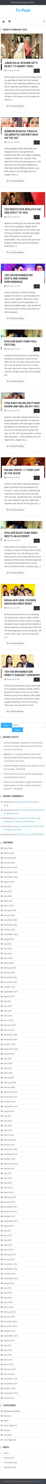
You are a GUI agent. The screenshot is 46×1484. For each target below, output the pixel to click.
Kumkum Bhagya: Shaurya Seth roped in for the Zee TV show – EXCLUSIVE (24, 767)
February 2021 (10, 1025)
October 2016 (9, 1273)
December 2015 (10, 1321)
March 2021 (9, 1020)
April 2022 (8, 958)
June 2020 (8, 1063)
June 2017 (8, 1235)
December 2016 (10, 1264)
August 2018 (9, 1168)
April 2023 (8, 901)
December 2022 (10, 920)
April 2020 (8, 1073)
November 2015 (10, 1326)
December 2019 (10, 1092)
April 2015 (8, 1359)
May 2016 (8, 1297)
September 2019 (11, 1106)
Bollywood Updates (12, 1411)
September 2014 (11, 1393)
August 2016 (9, 1283)
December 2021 (10, 977)
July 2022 (7, 944)
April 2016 (8, 1302)
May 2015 (8, 1355)
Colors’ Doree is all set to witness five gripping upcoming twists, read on (23, 775)
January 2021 (9, 1030)
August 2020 (9, 1054)
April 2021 (8, 1015)
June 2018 (8, 1178)
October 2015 (9, 1331)
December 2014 (10, 1379)
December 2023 (10, 867)
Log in (6, 1453)
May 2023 (8, 896)
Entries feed (9, 1457)
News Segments (10, 1425)
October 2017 (9, 1216)
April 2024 (8, 848)
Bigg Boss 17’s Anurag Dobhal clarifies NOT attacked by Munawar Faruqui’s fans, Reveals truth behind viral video (23, 757)
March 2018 (9, 1192)
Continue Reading (16, 106)
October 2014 (9, 1388)
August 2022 (9, 939)
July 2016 (7, 1288)
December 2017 (10, 1206)
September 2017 (11, 1221)
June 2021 (8, 1006)
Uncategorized (10, 1440)
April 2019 (8, 1130)
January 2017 (9, 1259)
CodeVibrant (37, 1481)
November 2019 (10, 1097)
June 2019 (8, 1120)
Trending (8, 1435)
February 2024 (10, 858)
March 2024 (9, 853)
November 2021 (10, 982)
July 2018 (7, 1173)
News (6, 1420)
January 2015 (9, 1374)
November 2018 (10, 1154)
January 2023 (9, 915)
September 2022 (11, 934)
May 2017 (8, 1240)
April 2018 (8, 1187)
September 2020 (11, 1049)
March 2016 (9, 1307)
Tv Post (23, 10)
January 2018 (9, 1202)
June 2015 (8, 1350)
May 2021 (8, 1011)
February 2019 (10, 1140)
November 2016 (10, 1269)
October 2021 (9, 987)
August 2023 (9, 881)
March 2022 (9, 963)
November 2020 (10, 1039)
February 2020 (10, 1082)
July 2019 (7, 1116)
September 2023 (11, 877)
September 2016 (11, 1278)
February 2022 (10, 968)
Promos (7, 1430)
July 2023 (7, 886)
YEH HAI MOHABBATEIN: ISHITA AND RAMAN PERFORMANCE (18, 278)
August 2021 (9, 996)
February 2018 (10, 1197)
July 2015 (7, 1345)
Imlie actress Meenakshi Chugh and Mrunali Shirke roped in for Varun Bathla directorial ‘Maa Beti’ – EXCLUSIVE (23, 785)
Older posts (8, 725)
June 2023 (8, 891)
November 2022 (10, 924)
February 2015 (10, 1369)
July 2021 (7, 1001)
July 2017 (7, 1230)
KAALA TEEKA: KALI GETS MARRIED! (28, 834)
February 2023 (10, 910)
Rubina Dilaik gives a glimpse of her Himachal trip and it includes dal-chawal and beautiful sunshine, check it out (23, 746)
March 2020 (9, 1077)
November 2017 (10, 1211)
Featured (7, 1416)
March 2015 (9, 1364)
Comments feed (10, 1462)
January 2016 (9, 1316)
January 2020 (9, 1087)
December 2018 (10, 1149)
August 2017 (9, 1226)
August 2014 (9, 1398)
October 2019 (9, 1101)
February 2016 (10, 1312)
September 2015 (11, 1336)
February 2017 (10, 1254)
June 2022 (8, 948)
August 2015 (9, 1340)
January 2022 (9, 972)
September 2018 (11, 1163)
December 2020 (10, 1034)
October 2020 (9, 1044)
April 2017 (8, 1245)
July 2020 (7, 1058)
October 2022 (9, 929)
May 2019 (8, 1125)
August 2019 (9, 1111)
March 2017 (9, 1250)
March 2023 (9, 905)
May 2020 (8, 1068)
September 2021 (11, 991)
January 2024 (9, 862)
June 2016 (8, 1293)
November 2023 (10, 872)
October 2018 (9, 1159)
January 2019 (9, 1144)
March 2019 (9, 1135)
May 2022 (8, 953)
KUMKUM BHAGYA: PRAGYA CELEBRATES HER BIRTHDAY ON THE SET (21, 135)
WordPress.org (10, 1467)
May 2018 (8, 1183)
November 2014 (10, 1383)
